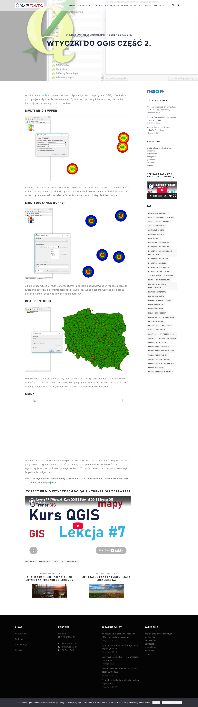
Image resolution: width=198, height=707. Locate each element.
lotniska (169, 276)
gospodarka (151, 159)
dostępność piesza (157, 263)
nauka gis (127, 34)
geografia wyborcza (158, 267)
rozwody (160, 330)
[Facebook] (149, 91)
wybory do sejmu (167, 338)
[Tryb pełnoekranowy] (174, 195)
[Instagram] (162, 91)
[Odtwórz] (150, 195)
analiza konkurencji (158, 213)
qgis (56, 561)
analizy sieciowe (156, 226)
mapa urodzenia (155, 300)
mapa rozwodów (156, 296)
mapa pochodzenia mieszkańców (157, 286)
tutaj (53, 482)
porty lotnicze (155, 321)
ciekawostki (152, 154)
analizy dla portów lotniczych (159, 148)
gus (167, 271)
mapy (169, 300)
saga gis (152, 334)
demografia (151, 157)
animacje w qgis (156, 230)
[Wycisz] (170, 195)
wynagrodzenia (155, 368)
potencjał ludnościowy (160, 325)
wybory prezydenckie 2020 (161, 351)
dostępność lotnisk (158, 259)
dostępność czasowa (158, 242)
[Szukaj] (173, 5)
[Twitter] (157, 91)
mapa (150, 280)
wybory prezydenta (157, 355)
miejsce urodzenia (157, 313)
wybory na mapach (157, 342)
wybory (150, 165)
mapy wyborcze (155, 304)
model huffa (154, 317)
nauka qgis (30, 561)
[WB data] (29, 5)
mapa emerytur (163, 280)
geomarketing (155, 271)
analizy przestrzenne (158, 221)
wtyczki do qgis (70, 561)
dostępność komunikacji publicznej (160, 252)
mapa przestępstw (157, 292)
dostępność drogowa (158, 247)
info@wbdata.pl (69, 646)
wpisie (45, 95)
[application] (162, 190)
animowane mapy (156, 234)
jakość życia (154, 276)
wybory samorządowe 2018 (161, 363)
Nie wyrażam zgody (172, 702)
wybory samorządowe (159, 359)
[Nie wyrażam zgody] (194, 702)
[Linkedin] (153, 91)
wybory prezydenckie (158, 346)
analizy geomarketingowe (161, 217)
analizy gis (115, 34)
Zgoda (156, 702)
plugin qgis (44, 561)
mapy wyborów (155, 309)
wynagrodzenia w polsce (160, 372)
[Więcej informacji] (178, 5)
